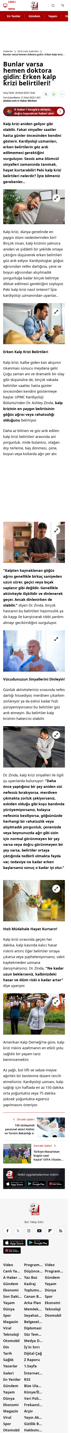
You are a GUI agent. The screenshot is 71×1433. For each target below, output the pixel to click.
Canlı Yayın (12, 1271)
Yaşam (52, 16)
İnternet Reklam (34, 1373)
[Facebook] (7, 1231)
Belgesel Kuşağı (34, 1321)
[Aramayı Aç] (53, 5)
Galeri (8, 1373)
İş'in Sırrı (32, 1347)
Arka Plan (32, 1302)
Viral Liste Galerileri (28, 51)
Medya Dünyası (34, 1340)
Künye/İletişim (34, 1392)
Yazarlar (10, 1366)
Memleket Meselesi (34, 1309)
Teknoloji (11, 1334)
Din (6, 1347)
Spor (7, 1315)
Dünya (9, 1309)
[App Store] (15, 1184)
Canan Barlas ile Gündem (34, 1296)
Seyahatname (34, 1315)
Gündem (34, 16)
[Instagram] (29, 1231)
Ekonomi (11, 1290)
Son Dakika (13, 1296)
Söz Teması (33, 1334)
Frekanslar (33, 1404)
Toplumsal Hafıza (34, 1290)
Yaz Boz (30, 1277)
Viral (7, 1328)
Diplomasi (32, 1328)
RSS (27, 1379)
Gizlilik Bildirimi (34, 1423)
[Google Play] (36, 1184)
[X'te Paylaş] (46, 94)
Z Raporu (32, 1359)
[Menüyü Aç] (62, 5)
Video (8, 1264)
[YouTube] (39, 1231)
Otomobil (11, 1340)
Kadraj (30, 1283)
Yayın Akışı (33, 1417)
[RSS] (61, 1231)
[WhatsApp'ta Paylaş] (54, 94)
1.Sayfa (30, 1366)
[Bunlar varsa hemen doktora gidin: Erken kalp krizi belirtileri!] (34, 206)
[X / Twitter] (18, 1231)
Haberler (8, 51)
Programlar (34, 1264)
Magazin (10, 1321)
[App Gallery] (56, 1184)
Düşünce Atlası (34, 1271)
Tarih (7, 1353)
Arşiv (28, 1411)
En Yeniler (14, 16)
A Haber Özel (13, 1277)
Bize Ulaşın (33, 1385)
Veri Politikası (34, 1398)
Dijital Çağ (33, 1353)
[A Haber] (34, 5)
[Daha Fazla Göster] (62, 94)
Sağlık (8, 1359)
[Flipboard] (50, 1231)
